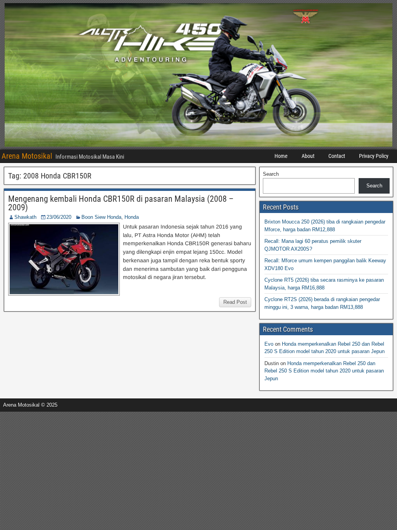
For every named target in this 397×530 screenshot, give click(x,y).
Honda (131, 217)
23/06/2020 (59, 217)
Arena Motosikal (27, 156)
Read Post (235, 302)
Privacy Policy (373, 156)
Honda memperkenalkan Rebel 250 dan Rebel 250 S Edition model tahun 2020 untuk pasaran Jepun (324, 370)
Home (281, 156)
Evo (268, 344)
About (308, 156)
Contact (336, 156)
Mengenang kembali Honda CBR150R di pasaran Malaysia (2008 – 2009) (121, 203)
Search (271, 174)
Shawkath (25, 217)
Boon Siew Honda (101, 217)
